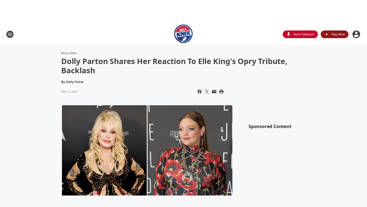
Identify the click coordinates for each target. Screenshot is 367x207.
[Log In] (356, 34)
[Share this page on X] (206, 91)
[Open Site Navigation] (10, 34)
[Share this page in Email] (214, 91)
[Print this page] (221, 91)
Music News (69, 53)
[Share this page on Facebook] (199, 91)
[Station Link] (183, 34)
